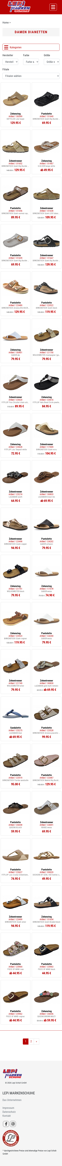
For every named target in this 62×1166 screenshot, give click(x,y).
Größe (47, 55)
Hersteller (7, 55)
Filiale (5, 69)
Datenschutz (9, 1111)
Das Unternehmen (11, 1100)
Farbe (26, 55)
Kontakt (6, 1115)
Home (5, 22)
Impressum (8, 1107)
